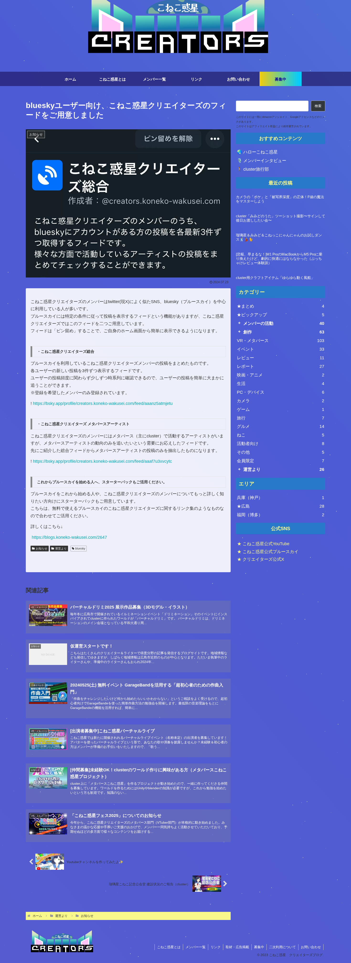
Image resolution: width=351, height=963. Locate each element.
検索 (318, 106)
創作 (283, 332)
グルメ (280, 426)
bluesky (80, 548)
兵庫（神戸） (280, 497)
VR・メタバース (280, 340)
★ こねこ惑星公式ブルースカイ (267, 551)
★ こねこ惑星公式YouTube (263, 543)
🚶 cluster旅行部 (253, 169)
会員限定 (280, 460)
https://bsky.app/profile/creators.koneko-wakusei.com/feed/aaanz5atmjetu (103, 403)
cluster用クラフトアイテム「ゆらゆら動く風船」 (275, 278)
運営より (61, 548)
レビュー (280, 357)
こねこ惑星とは (169, 947)
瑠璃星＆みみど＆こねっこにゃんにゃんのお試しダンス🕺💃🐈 (279, 237)
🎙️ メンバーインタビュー (261, 160)
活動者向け (280, 443)
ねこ (280, 435)
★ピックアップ (280, 314)
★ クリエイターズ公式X (260, 559)
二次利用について (282, 947)
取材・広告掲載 (237, 947)
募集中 (259, 947)
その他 (280, 452)
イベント (280, 349)
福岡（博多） (280, 514)
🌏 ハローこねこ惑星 (257, 152)
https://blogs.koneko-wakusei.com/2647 (69, 537)
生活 (280, 383)
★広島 (280, 506)
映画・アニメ (280, 375)
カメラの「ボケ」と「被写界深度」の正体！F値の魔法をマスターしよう (280, 199)
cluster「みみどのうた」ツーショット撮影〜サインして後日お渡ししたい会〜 (280, 218)
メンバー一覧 (196, 947)
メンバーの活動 (283, 323)
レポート (280, 366)
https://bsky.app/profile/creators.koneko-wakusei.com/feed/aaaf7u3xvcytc (102, 461)
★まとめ (280, 306)
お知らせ (41, 548)
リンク (216, 947)
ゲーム (280, 409)
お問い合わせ (311, 947)
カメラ (280, 400)
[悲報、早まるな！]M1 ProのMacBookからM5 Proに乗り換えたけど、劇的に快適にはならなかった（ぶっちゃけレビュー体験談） (279, 258)
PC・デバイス (280, 392)
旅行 (280, 418)
